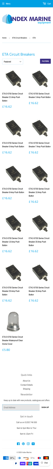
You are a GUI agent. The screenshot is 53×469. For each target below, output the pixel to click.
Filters (45, 61)
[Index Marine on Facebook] (18, 444)
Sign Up (45, 407)
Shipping (26, 388)
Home (4, 38)
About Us (26, 380)
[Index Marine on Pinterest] (23, 444)
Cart (49, 3)
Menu (8, 3)
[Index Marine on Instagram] (28, 444)
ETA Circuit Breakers (19, 38)
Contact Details (26, 384)
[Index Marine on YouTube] (33, 444)
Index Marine (27, 452)
